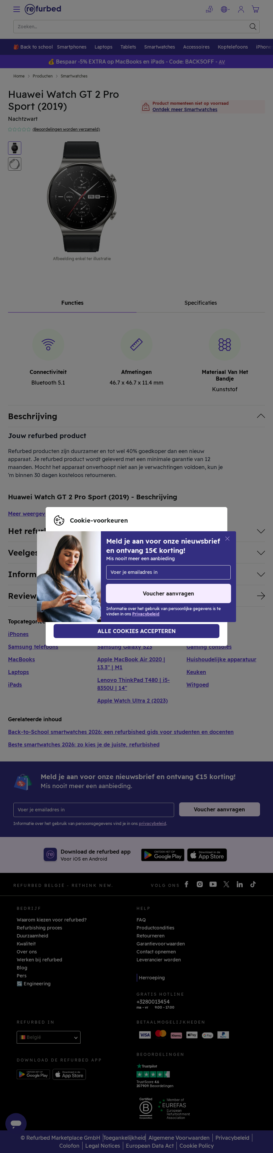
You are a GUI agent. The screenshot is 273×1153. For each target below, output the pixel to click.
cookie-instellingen (133, 570)
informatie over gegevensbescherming (122, 576)
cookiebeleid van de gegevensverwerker (100, 583)
